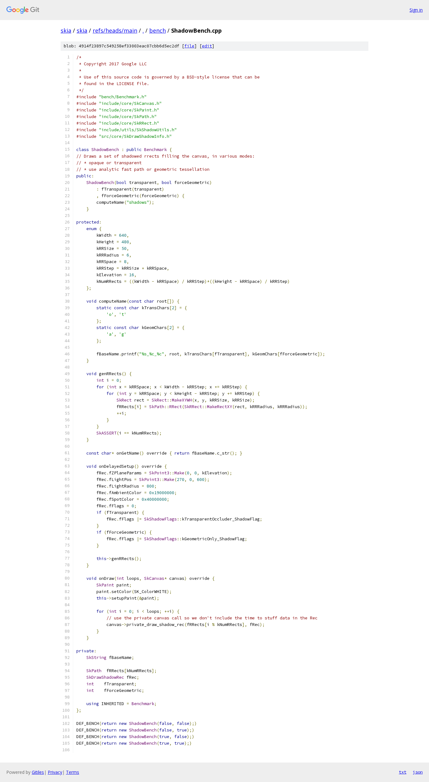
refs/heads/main (115, 30)
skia (66, 30)
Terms (72, 772)
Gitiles (38, 772)
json (418, 772)
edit (207, 46)
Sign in (416, 10)
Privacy (55, 772)
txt (402, 772)
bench (157, 30)
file (189, 46)
